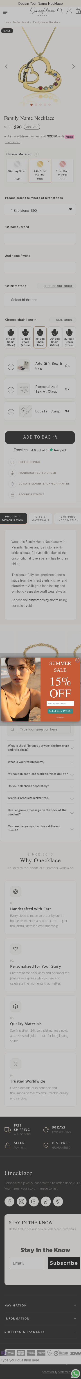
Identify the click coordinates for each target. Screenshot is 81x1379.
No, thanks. (60, 717)
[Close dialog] (77, 660)
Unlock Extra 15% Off (60, 710)
